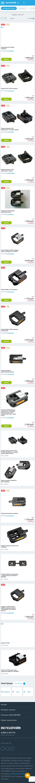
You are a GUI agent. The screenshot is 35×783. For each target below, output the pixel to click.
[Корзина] (32, 3)
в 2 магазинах (10, 253)
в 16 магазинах (10, 173)
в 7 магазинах (10, 90)
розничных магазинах (18, 774)
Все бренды (18, 683)
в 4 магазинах (10, 51)
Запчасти (22, 8)
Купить (6, 59)
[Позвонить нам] (28, 3)
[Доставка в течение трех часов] (8, 24)
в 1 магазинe (10, 214)
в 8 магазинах (10, 333)
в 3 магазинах (10, 515)
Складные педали (9, 8)
